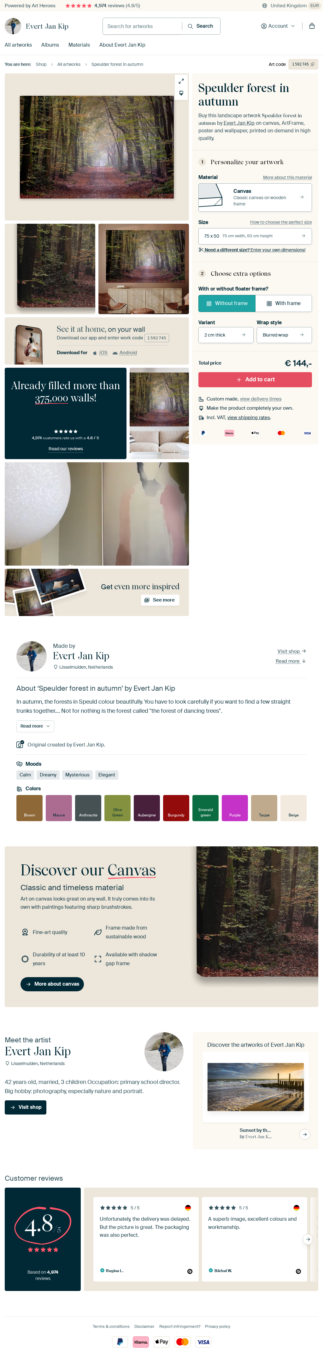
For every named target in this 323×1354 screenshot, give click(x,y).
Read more (288, 661)
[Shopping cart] (312, 26)
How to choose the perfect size (281, 222)
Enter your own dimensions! (255, 250)
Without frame (231, 303)
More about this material (287, 177)
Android (128, 352)
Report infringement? (179, 1326)
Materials (79, 45)
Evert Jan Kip (47, 26)
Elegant (106, 775)
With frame (288, 303)
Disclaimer (144, 1326)
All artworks (18, 45)
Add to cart (260, 379)
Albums (50, 45)
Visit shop (289, 651)
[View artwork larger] (181, 81)
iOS (103, 352)
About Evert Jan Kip (122, 45)
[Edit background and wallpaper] (181, 93)
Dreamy (48, 775)
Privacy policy (217, 1326)
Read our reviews (66, 449)
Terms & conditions (111, 1326)
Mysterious (77, 775)
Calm (25, 775)
